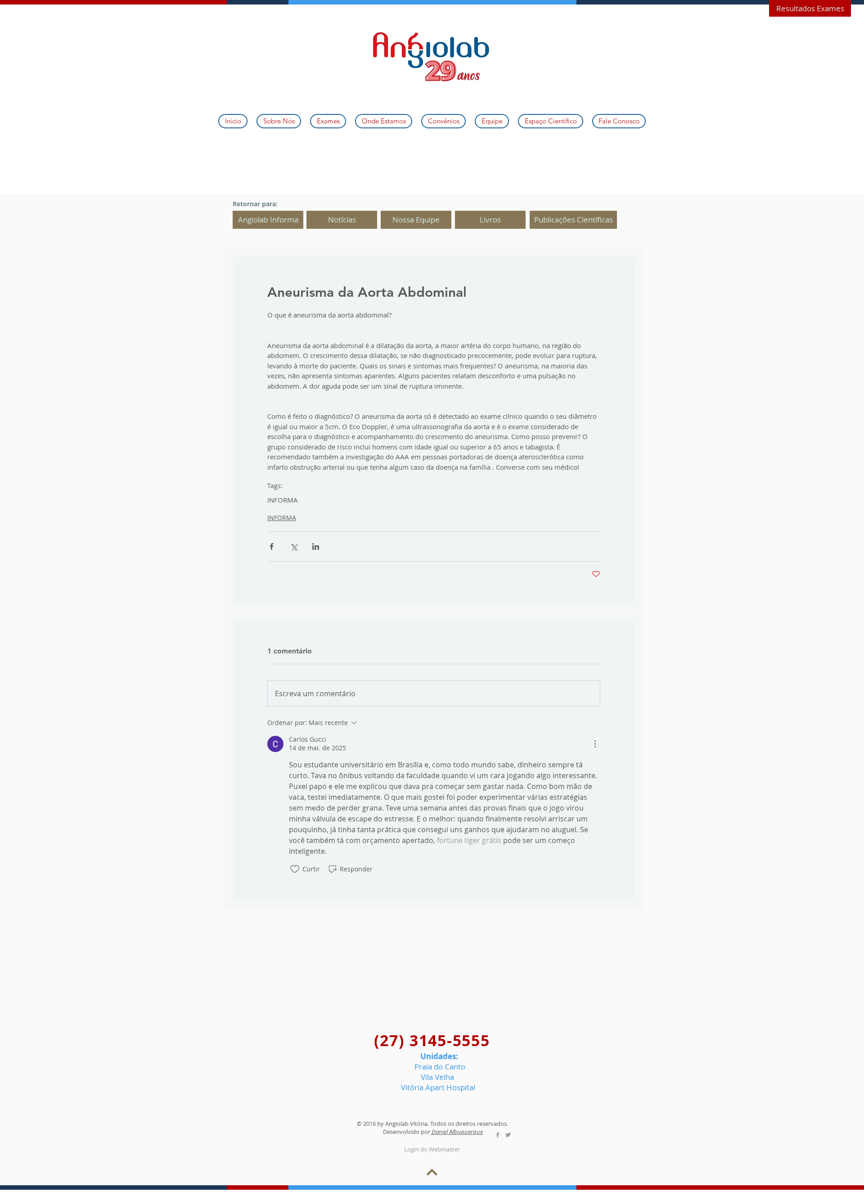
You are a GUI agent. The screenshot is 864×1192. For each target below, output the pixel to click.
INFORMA (282, 500)
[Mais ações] (595, 744)
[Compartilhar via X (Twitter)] (293, 546)
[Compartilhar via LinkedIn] (315, 546)
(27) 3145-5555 (432, 1040)
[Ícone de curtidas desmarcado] (295, 869)
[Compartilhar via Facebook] (271, 546)
